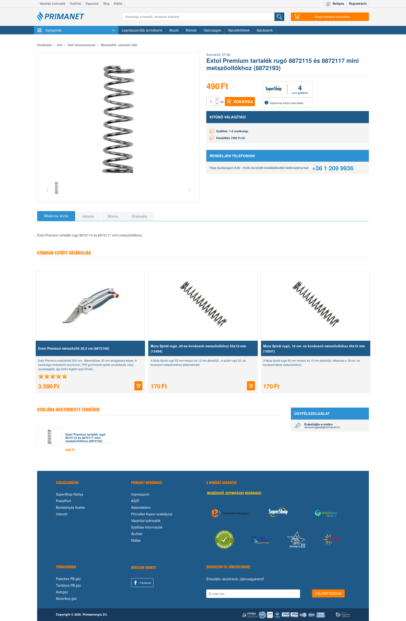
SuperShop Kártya (69, 494)
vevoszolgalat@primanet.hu (322, 427)
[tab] (56, 216)
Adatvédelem (141, 507)
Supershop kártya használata (286, 103)
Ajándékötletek (239, 30)
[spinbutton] (211, 101)
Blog (106, 3)
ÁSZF (135, 500)
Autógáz (62, 591)
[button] (217, 99)
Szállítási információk (146, 527)
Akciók (174, 30)
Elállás (118, 3)
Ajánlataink (265, 30)
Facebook (145, 583)
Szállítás (75, 3)
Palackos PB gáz (68, 578)
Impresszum (140, 494)
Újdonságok (212, 30)
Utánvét (61, 514)
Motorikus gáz (66, 598)
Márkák (191, 30)
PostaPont (63, 500)
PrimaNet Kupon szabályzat (151, 514)
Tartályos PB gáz (68, 585)
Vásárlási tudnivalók (52, 3)
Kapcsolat (92, 3)
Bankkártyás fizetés (70, 507)
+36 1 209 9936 (332, 168)
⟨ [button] (47, 189)
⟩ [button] (190, 189)
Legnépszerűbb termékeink (142, 30)
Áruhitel (136, 533)
